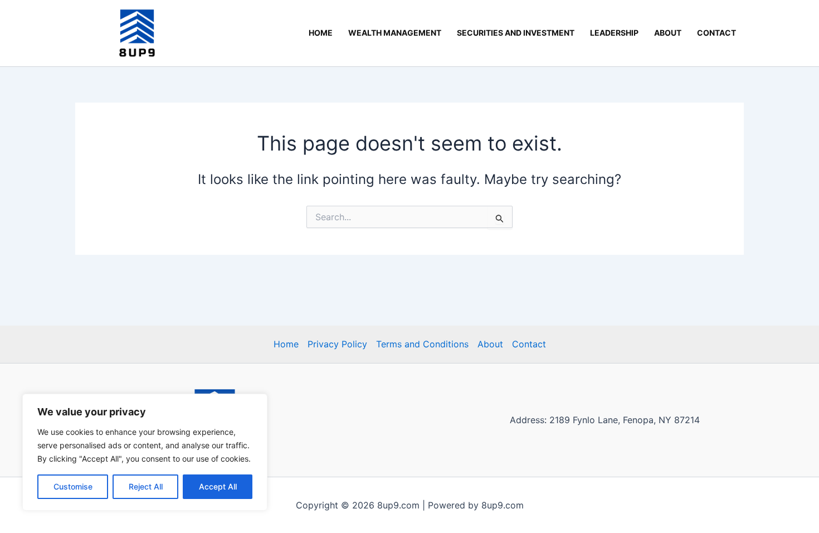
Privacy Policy (337, 344)
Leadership (614, 32)
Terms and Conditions (422, 344)
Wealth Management (394, 32)
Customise (72, 486)
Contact (716, 32)
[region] (144, 452)
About (667, 32)
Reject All (146, 486)
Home (321, 32)
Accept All (218, 486)
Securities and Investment (515, 32)
